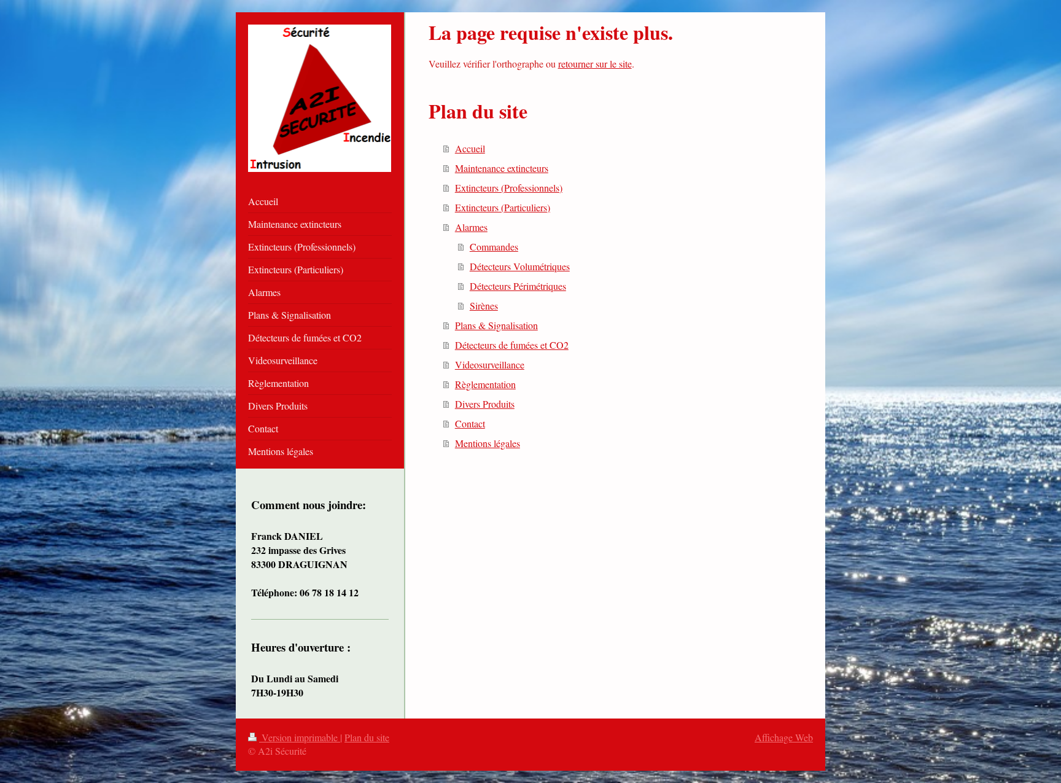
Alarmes (471, 226)
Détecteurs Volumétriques (520, 266)
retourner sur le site (595, 63)
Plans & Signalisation (496, 325)
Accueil (470, 148)
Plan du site (366, 737)
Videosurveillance (489, 364)
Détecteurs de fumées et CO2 (512, 344)
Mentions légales (487, 443)
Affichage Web (784, 737)
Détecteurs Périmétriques (518, 285)
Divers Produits (485, 403)
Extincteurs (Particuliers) (502, 207)
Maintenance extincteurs (501, 168)
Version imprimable (299, 737)
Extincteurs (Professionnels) (508, 187)
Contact (470, 423)
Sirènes (484, 305)
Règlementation (485, 384)
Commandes (494, 246)
